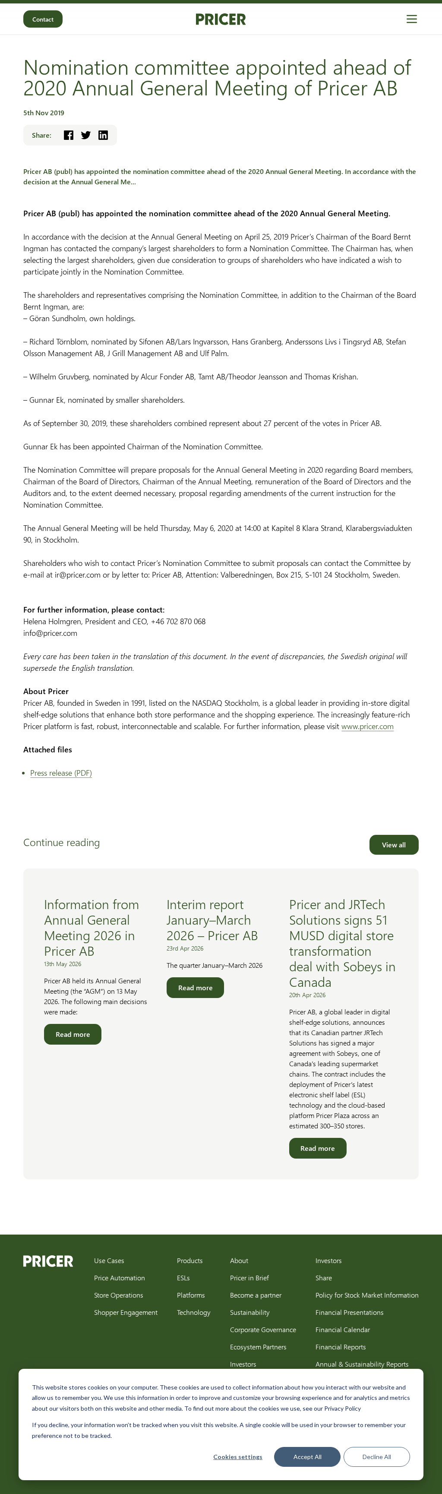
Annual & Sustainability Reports (362, 1363)
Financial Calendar (343, 1329)
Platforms (191, 1294)
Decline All (377, 1456)
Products (190, 1260)
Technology (194, 1312)
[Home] (221, 19)
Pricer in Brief (249, 1277)
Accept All (308, 1456)
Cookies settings (237, 1456)
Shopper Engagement (126, 1312)
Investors (243, 1363)
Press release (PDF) (61, 773)
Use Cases (109, 1260)
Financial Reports (341, 1346)
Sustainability (250, 1312)
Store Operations (118, 1294)
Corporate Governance (263, 1329)
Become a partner (255, 1294)
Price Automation (119, 1277)
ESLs (183, 1277)
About (239, 1260)
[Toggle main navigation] (412, 19)
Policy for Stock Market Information (367, 1294)
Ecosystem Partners (258, 1346)
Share (324, 1277)
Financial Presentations (350, 1312)
